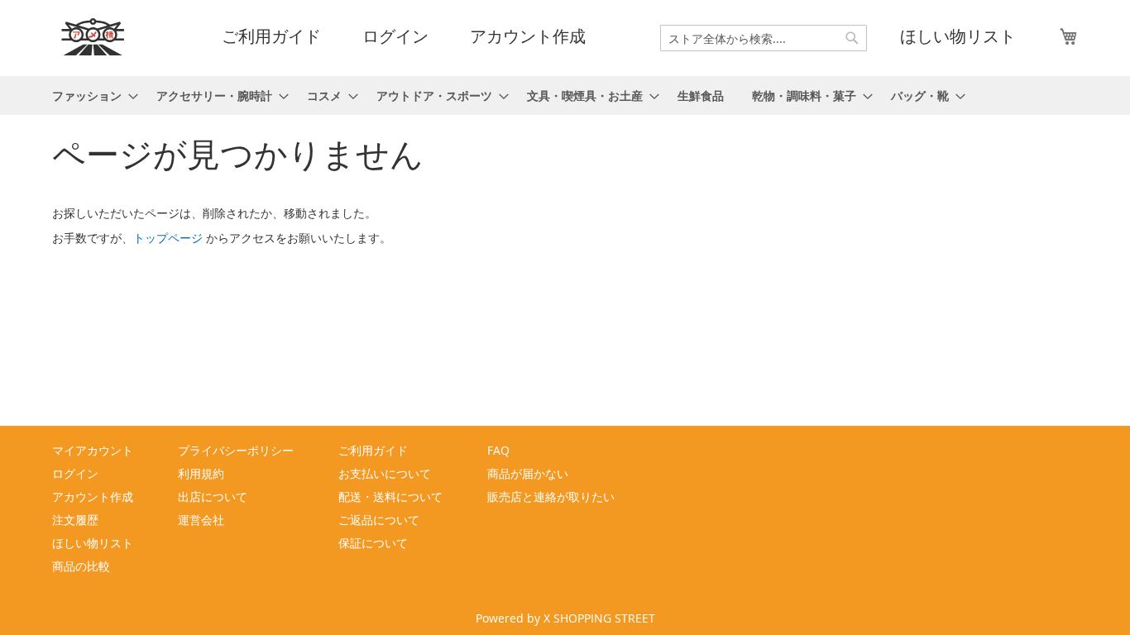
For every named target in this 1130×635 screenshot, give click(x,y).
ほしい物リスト (958, 36)
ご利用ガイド (271, 36)
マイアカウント (92, 450)
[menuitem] (90, 95)
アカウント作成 (528, 36)
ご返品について (378, 520)
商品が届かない (527, 473)
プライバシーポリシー (236, 450)
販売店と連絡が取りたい (551, 496)
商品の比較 (81, 566)
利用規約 (201, 473)
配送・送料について (390, 496)
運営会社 (201, 520)
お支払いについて (384, 473)
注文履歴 (75, 520)
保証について (373, 543)
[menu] (565, 95)
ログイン (395, 36)
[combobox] (763, 38)
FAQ (498, 450)
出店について (212, 496)
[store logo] (93, 36)
